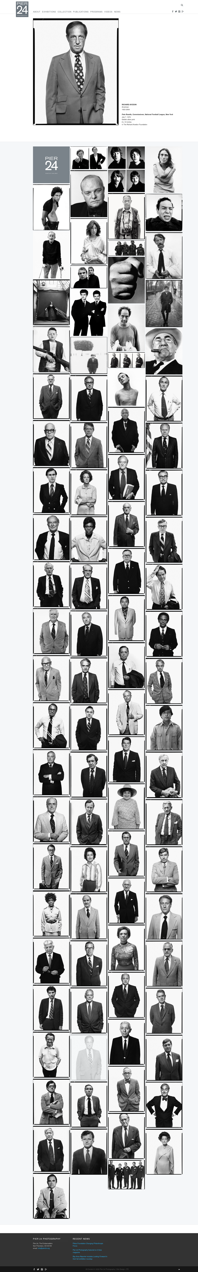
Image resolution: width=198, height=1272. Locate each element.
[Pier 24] (22, 16)
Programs (96, 11)
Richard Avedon (129, 104)
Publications (81, 11)
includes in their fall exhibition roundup (90, 1257)
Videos (108, 11)
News (117, 11)
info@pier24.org (44, 1248)
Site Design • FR (122, 1269)
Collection (64, 11)
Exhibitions (49, 11)
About (36, 11)
